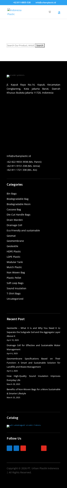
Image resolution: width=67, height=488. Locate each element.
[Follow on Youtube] (44, 448)
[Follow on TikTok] (30, 448)
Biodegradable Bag (18, 198)
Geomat (11, 235)
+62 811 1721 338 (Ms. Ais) (22, 169)
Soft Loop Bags (15, 283)
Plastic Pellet (14, 277)
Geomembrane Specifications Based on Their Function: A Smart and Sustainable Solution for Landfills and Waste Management (33, 362)
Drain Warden (15, 219)
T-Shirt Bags (14, 293)
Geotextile (12, 246)
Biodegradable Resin (19, 204)
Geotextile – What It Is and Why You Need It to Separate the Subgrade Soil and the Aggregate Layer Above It (33, 332)
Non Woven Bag (16, 272)
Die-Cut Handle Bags (18, 214)
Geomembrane (15, 240)
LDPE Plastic (13, 256)
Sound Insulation (16, 288)
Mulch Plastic (14, 267)
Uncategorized (15, 298)
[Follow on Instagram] (23, 448)
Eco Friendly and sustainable (23, 230)
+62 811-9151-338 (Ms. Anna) (23, 166)
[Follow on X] (37, 448)
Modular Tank (15, 262)
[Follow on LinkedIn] (9, 448)
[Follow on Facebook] (16, 448)
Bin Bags (12, 193)
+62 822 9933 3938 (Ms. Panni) (24, 161)
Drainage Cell (14, 225)
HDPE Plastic (14, 251)
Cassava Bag (14, 209)
